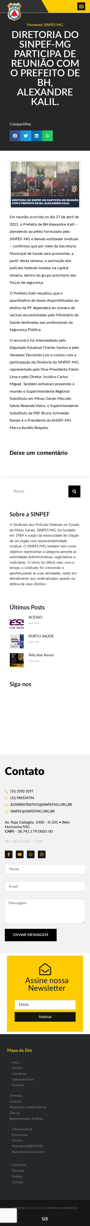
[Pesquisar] (74, 491)
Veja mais (34, 623)
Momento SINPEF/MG (45, 25)
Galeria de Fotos (23, 1079)
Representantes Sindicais (26, 1118)
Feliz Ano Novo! (41, 655)
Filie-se (14, 1113)
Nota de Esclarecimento (28, 1152)
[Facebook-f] (8, 854)
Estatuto (15, 1101)
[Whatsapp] (31, 854)
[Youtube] (20, 854)
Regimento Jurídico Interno (28, 1107)
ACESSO (35, 617)
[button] (81, 6)
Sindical (17, 1176)
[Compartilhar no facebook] (15, 135)
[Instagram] (42, 854)
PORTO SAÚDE (41, 636)
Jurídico (17, 1140)
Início (15, 1062)
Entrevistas (20, 1135)
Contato (17, 1182)
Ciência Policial (22, 1129)
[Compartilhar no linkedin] (36, 135)
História (17, 1068)
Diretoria (16, 1096)
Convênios (19, 1074)
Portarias (18, 1085)
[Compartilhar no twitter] (25, 135)
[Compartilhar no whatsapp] (47, 135)
